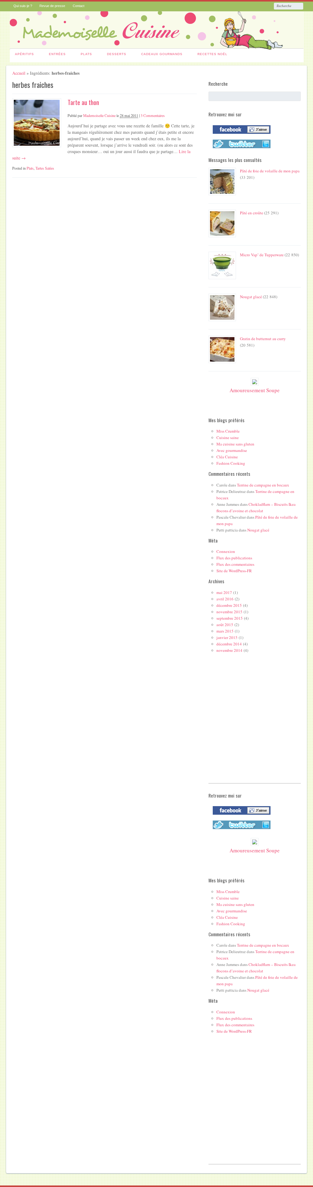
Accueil (18, 73)
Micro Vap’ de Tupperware (262, 254)
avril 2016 (225, 599)
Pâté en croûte (251, 213)
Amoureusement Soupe (255, 390)
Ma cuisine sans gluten (235, 444)
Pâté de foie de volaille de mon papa (270, 171)
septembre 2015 (229, 618)
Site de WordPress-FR (234, 570)
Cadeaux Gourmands (161, 54)
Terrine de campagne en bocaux (263, 485)
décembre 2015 (229, 605)
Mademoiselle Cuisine (99, 115)
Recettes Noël (212, 54)
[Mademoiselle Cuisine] (157, 46)
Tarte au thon (83, 102)
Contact (78, 6)
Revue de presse (52, 6)
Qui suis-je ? (22, 6)
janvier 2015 (227, 637)
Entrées (57, 54)
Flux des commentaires (235, 564)
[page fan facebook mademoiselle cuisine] (240, 135)
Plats (86, 54)
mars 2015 (225, 631)
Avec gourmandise (231, 450)
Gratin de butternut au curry (263, 338)
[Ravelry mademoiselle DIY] (240, 149)
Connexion (225, 551)
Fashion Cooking (230, 463)
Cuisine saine (227, 437)
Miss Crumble (228, 431)
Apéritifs (24, 54)
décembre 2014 (229, 644)
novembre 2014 (229, 650)
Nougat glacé (251, 296)
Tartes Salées (44, 168)
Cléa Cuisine (227, 457)
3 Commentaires (153, 115)
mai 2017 (224, 592)
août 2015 (224, 624)
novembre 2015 (229, 611)
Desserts (116, 54)
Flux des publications (234, 558)
